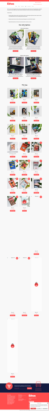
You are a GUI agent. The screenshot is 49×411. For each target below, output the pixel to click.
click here (28, 0)
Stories (33, 6)
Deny (39, 408)
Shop (25, 6)
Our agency (20, 397)
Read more (24, 210)
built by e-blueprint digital (27, 410)
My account (29, 6)
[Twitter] (35, 2)
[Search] (40, 2)
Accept (33, 408)
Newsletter (22, 6)
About (19, 6)
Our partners (20, 396)
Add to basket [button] (13, 102)
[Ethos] (10, 4)
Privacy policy (20, 400)
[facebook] (38, 2)
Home (16, 6)
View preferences (45, 408)
